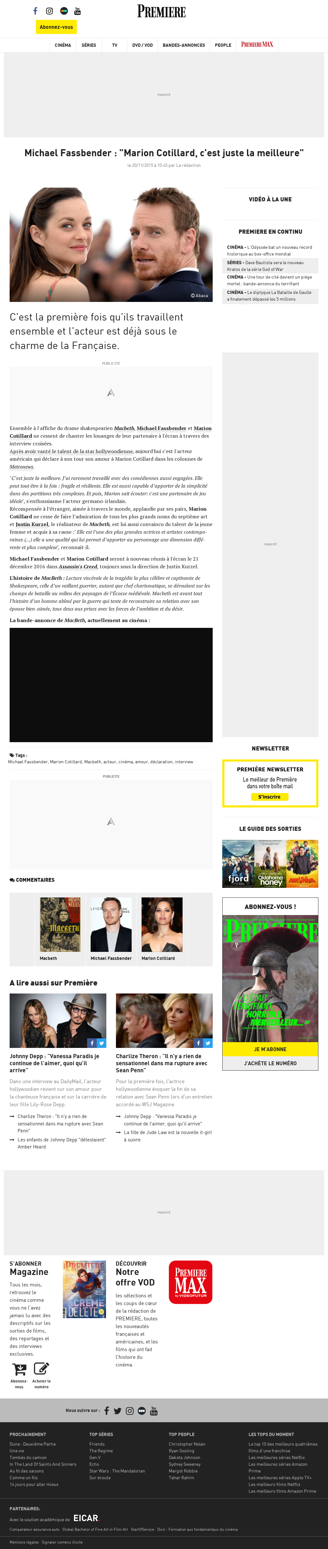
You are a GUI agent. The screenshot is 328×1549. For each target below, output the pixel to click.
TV (114, 45)
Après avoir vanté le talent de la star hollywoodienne (71, 451)
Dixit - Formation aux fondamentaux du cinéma (197, 1529)
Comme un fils (24, 1477)
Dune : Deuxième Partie (33, 1444)
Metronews (21, 466)
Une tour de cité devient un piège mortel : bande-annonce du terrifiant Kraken (269, 281)
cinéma (126, 761)
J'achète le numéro (270, 1063)
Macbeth (124, 428)
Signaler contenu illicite (62, 1542)
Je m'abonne (270, 1049)
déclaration (161, 761)
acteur (109, 761)
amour (141, 761)
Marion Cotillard (66, 761)
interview (184, 761)
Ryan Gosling (181, 1450)
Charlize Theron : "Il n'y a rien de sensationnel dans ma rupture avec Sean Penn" (60, 1123)
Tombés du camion (28, 1457)
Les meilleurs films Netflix (274, 1484)
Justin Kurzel (32, 524)
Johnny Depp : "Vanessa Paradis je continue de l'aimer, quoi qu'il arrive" (54, 1063)
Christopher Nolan (187, 1444)
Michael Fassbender (161, 428)
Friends (97, 1444)
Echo (94, 1464)
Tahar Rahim (181, 1477)
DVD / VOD (142, 45)
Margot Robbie (183, 1470)
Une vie (17, 1450)
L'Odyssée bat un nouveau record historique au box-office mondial (269, 250)
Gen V (95, 1457)
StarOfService (142, 1529)
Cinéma (63, 45)
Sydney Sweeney (185, 1464)
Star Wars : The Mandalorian (117, 1470)
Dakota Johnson (184, 1457)
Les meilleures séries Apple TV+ (280, 1477)
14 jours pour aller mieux (34, 1484)
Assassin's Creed (78, 566)
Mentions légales (24, 1542)
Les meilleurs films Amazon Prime (282, 1491)
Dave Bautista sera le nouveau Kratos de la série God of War (265, 266)
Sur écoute (100, 1477)
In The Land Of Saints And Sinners (43, 1464)
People (223, 45)
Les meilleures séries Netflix (277, 1457)
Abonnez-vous (56, 27)
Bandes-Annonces (184, 45)
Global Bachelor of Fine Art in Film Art (95, 1529)
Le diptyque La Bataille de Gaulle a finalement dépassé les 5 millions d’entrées (269, 296)
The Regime (101, 1450)
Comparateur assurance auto (34, 1529)
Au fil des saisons (27, 1470)
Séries (89, 45)
